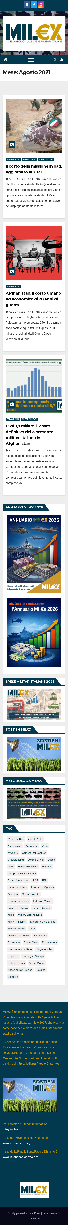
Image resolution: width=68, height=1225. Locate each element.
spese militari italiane (20, 969)
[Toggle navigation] (31, 60)
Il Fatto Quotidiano (18, 901)
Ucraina (40, 969)
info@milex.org (13, 1129)
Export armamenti (18, 880)
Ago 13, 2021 (17, 450)
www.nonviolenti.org (17, 1143)
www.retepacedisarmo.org (20, 1156)
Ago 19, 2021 (17, 179)
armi (45, 845)
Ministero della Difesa (42, 921)
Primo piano (29, 159)
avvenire (13, 852)
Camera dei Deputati (34, 852)
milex (11, 914)
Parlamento (40, 935)
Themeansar (33, 1218)
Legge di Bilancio (18, 907)
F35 (44, 880)
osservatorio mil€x (19, 935)
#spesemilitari (16, 839)
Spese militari (46, 159)
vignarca (13, 976)
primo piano (31, 942)
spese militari (36, 963)
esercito (46, 866)
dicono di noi (36, 859)
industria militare (42, 901)
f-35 (35, 880)
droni (11, 866)
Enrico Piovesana (28, 866)
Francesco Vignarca (46, 179)
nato (32, 928)
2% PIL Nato (35, 839)
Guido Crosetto (30, 894)
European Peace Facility (22, 873)
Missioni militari (16, 928)
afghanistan (14, 845)
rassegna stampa (33, 956)
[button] (55, 59)
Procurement (49, 942)
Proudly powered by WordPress (24, 1213)
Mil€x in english (17, 921)
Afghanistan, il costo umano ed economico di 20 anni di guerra (33, 299)
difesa (51, 859)
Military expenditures (30, 914)
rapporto (13, 956)
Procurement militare (20, 949)
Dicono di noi (13, 159)
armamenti (32, 845)
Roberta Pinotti (16, 963)
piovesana (14, 942)
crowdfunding (16, 859)
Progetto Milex (44, 949)
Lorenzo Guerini (41, 907)
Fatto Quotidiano (17, 887)
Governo (13, 894)
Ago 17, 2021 (17, 312)
